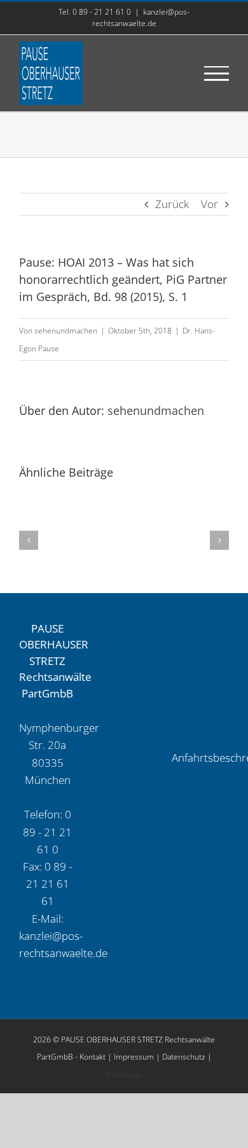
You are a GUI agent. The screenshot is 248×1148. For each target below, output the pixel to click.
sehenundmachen (65, 330)
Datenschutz (183, 1056)
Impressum (134, 1056)
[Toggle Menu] (216, 73)
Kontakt (92, 1056)
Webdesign (124, 1074)
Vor (209, 204)
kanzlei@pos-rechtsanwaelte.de (141, 17)
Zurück (172, 204)
